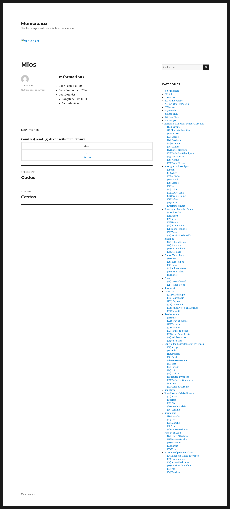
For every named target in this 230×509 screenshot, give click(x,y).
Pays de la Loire (172, 432)
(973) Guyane (174, 301)
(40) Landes (173, 146)
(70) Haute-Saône (176, 225)
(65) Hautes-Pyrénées (178, 377)
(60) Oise (171, 403)
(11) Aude (171, 350)
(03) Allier (172, 173)
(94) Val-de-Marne (176, 337)
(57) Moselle (170, 110)
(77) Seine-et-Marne (177, 321)
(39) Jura (171, 219)
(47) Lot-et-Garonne (177, 150)
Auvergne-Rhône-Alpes (176, 166)
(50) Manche (173, 423)
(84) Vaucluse (174, 472)
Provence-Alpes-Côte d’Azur (179, 452)
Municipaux (34, 23)
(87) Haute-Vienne (176, 163)
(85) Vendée (173, 449)
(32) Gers (171, 363)
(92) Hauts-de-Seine (177, 331)
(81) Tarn (171, 383)
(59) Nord (171, 400)
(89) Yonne (172, 232)
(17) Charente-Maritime (179, 130)
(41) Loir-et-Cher (175, 271)
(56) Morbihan (174, 252)
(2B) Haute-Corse (176, 285)
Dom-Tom (169, 291)
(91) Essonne (173, 327)
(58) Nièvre (172, 222)
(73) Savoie (172, 202)
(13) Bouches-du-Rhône (179, 465)
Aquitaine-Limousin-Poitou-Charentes (184, 123)
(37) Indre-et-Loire (176, 268)
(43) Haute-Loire (175, 192)
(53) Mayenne (174, 442)
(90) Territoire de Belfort (180, 235)
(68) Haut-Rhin (171, 117)
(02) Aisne (172, 396)
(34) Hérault (173, 367)
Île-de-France (171, 314)
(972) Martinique (175, 298)
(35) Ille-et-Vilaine (176, 248)
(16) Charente (174, 127)
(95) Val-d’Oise (174, 340)
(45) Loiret (172, 275)
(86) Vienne (173, 160)
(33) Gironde (27, 90)
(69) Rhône (172, 199)
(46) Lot (171, 370)
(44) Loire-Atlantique (178, 436)
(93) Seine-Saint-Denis (178, 334)
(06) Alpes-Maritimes (178, 462)
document (40, 90)
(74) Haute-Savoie (176, 206)
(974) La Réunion (175, 304)
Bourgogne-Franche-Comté (179, 209)
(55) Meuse (169, 107)
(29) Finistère (174, 245)
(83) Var (171, 469)
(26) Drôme (173, 183)
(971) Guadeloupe (176, 294)
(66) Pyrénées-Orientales (180, 380)
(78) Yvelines (173, 324)
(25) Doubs (172, 215)
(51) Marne (169, 97)
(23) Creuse (173, 137)
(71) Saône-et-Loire (177, 229)
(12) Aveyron (173, 354)
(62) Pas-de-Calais (176, 406)
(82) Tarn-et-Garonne (178, 386)
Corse (167, 278)
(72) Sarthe (172, 446)
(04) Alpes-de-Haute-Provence (183, 456)
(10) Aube (169, 94)
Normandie (170, 413)
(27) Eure (171, 419)
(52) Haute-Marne (173, 100)
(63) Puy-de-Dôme (176, 196)
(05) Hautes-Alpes (176, 459)
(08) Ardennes (171, 91)
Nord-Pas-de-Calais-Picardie (179, 393)
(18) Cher (171, 258)
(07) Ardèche (173, 176)
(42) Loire (172, 189)
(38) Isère (172, 186)
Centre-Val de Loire (174, 255)
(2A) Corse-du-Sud (176, 281)
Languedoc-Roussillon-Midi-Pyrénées (184, 344)
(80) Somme (173, 409)
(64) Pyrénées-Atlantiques (180, 153)
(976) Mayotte (174, 311)
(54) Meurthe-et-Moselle (176, 104)
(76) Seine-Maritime (177, 429)
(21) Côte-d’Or (174, 212)
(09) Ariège (172, 347)
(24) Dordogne (174, 140)
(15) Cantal (172, 179)
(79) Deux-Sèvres (175, 156)
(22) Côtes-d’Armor (177, 242)
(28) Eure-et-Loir (175, 262)
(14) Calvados (173, 416)
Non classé (169, 390)
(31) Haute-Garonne (177, 360)
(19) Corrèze (173, 133)
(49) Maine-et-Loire (177, 439)
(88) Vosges (170, 120)
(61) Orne (171, 426)
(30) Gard (172, 357)
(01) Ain (170, 169)
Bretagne (169, 239)
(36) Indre (172, 265)
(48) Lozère (173, 373)
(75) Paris (171, 317)
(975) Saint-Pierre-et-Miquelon (182, 308)
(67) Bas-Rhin (171, 114)
